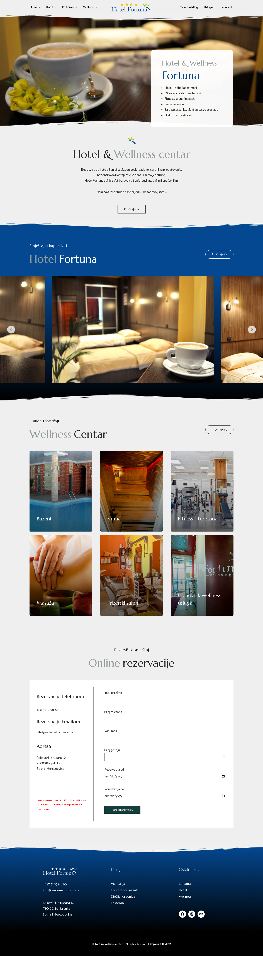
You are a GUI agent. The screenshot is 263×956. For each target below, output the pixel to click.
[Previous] (11, 329)
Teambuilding (189, 7)
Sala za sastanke (175, 109)
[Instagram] (191, 914)
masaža (190, 98)
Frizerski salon (174, 104)
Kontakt (227, 7)
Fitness (169, 98)
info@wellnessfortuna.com (55, 732)
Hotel (49, 7)
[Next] (252, 329)
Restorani (68, 7)
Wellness (88, 7)
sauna (179, 98)
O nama (35, 7)
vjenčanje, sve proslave (202, 109)
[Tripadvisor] (201, 914)
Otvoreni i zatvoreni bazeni (183, 93)
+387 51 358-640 (48, 710)
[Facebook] (182, 914)
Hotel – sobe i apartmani (181, 88)
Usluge (208, 7)
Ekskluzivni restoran (178, 115)
